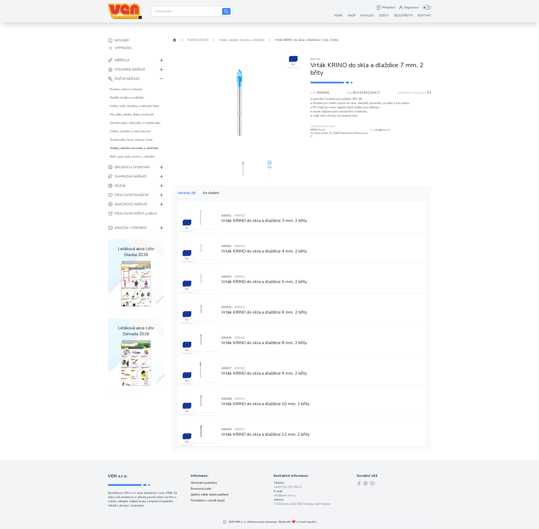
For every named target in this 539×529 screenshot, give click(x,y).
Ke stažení (211, 193)
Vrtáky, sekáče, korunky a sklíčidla (241, 40)
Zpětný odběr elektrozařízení (209, 495)
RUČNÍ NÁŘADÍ (198, 40)
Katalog (367, 15)
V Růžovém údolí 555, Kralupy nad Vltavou (302, 504)
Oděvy (384, 15)
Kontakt (424, 15)
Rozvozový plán (201, 489)
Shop (352, 15)
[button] (243, 168)
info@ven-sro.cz (284, 495)
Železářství (403, 15)
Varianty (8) (186, 193)
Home (338, 15)
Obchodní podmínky (204, 483)
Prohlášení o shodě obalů (208, 500)
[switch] (426, 7)
